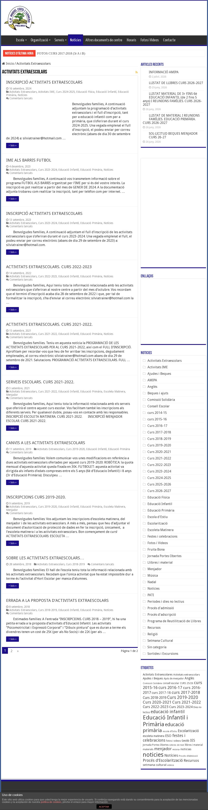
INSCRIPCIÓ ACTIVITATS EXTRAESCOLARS (44, 82)
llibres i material (194, 744)
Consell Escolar (158, 406)
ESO (168, 736)
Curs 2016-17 (157, 426)
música (176, 749)
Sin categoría (156, 647)
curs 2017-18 (161, 693)
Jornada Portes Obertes (164, 556)
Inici (8, 39)
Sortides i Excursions (162, 654)
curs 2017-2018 (186, 692)
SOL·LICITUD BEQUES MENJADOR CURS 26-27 (173, 135)
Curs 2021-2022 (47, 334)
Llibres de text (176, 745)
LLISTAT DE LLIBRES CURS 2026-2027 (176, 83)
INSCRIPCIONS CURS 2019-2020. (36, 497)
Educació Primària (91, 169)
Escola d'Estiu (157, 517)
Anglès (152, 387)
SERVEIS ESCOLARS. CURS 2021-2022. (40, 381)
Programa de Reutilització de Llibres (174, 621)
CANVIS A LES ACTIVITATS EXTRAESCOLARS (45, 442)
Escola (20, 40)
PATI (150, 595)
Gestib (185, 740)
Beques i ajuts (157, 393)
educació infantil (168, 711)
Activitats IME (46, 91)
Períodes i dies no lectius (165, 601)
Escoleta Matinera (114, 391)
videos (170, 765)
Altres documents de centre (104, 40)
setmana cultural (154, 765)
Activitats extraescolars (186, 674)
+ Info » (12, 145)
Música (152, 575)
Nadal (151, 582)
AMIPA (152, 380)
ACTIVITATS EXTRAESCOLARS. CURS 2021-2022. (49, 324)
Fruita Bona (156, 549)
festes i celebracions (164, 738)
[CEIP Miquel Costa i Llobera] (19, 17)
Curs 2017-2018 (159, 432)
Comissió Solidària (161, 400)
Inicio (9, 64)
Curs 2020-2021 (159, 452)
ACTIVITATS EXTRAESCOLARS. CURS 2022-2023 (49, 266)
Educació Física (85, 91)
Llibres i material (160, 562)
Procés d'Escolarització (163, 760)
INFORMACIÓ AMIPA (164, 72)
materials (148, 749)
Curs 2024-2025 (65, 91)
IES (192, 740)
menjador (163, 749)
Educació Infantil (106, 91)
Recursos (153, 628)
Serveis (59, 40)
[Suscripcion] (136, 72)
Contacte (169, 40)
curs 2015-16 (157, 419)
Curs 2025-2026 (159, 484)
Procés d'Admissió (188, 756)
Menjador (12, 394)
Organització (39, 40)
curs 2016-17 (170, 687)
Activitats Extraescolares (157, 674)
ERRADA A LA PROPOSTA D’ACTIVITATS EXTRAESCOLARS (57, 600)
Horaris (131, 40)
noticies (153, 754)
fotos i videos (173, 740)
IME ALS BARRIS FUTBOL (28, 160)
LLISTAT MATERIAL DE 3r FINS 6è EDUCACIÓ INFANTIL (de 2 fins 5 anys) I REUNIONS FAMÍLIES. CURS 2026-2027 (172, 99)
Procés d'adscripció (161, 615)
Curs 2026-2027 (159, 491)
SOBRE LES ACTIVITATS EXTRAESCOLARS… (45, 557)
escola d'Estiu (170, 731)
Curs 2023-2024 (47, 169)
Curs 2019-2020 (75, 449)
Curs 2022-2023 (47, 276)
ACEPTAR (104, 807)
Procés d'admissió (160, 608)
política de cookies (51, 802)
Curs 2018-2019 (75, 564)
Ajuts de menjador (174, 678)
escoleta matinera (153, 736)
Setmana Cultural (160, 641)
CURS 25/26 (186, 683)
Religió (152, 634)
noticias (185, 749)
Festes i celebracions (162, 536)
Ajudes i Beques (159, 374)
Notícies (75, 40)
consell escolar (171, 683)
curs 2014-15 (157, 413)
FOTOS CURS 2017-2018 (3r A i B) (61, 53)
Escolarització (157, 523)
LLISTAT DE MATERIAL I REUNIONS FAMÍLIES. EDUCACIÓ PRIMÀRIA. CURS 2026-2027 (171, 119)
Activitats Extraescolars (23, 91)
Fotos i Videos (150, 40)
